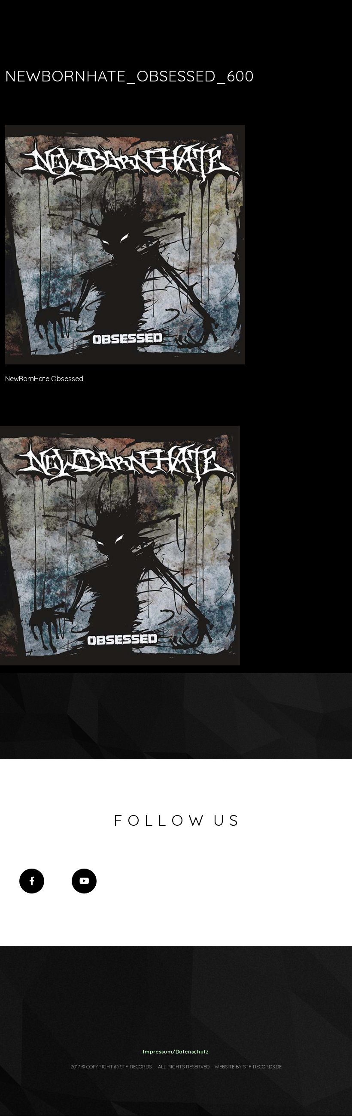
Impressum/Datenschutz (176, 1051)
